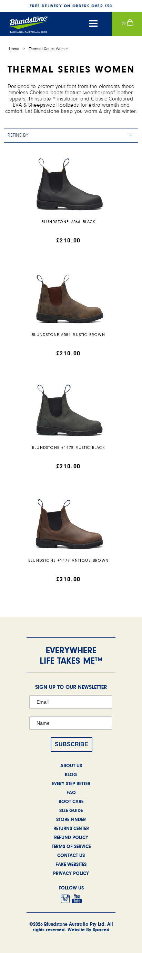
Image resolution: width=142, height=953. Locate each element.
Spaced (101, 929)
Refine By (18, 135)
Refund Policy (71, 837)
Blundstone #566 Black (68, 222)
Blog (71, 774)
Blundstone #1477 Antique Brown (68, 560)
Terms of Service (71, 846)
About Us (71, 765)
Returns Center (71, 828)
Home (14, 49)
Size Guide (71, 810)
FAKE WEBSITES (71, 864)
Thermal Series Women (49, 49)
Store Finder (71, 819)
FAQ (71, 792)
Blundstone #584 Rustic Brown (68, 335)
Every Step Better (71, 783)
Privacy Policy (71, 873)
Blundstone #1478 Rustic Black (68, 447)
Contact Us (71, 855)
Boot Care (71, 801)
